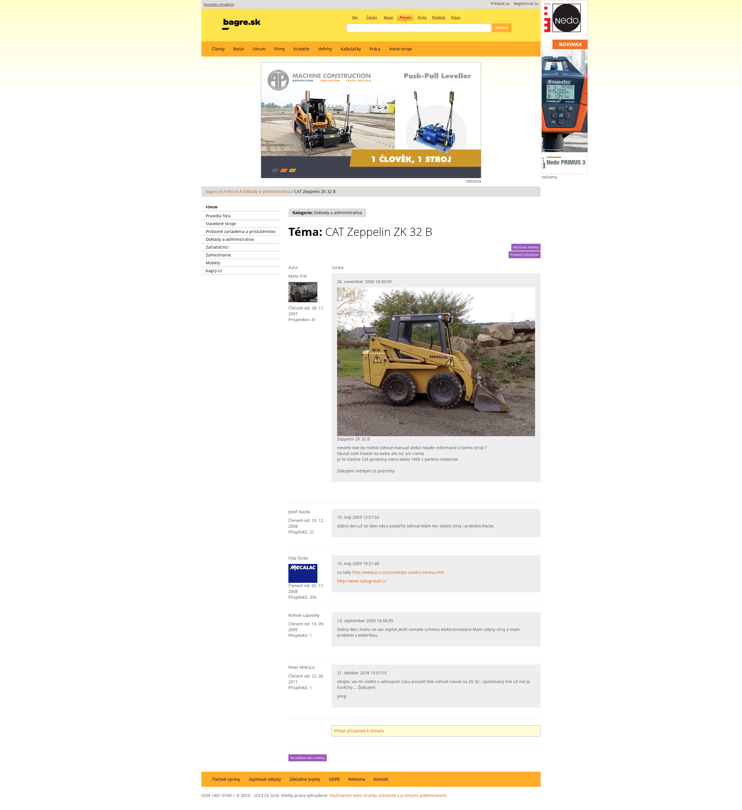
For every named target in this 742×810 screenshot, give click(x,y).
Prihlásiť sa (500, 3)
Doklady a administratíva (266, 191)
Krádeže (302, 49)
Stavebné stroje (221, 223)
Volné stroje (400, 49)
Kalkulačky (351, 49)
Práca (375, 49)
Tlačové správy (226, 779)
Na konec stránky (526, 247)
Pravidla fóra (218, 216)
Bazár (238, 49)
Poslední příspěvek (524, 255)
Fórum (259, 49)
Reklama (356, 779)
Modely (213, 262)
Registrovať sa (526, 3)
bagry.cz (214, 270)
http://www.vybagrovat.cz (361, 581)
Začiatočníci (217, 247)
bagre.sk (214, 191)
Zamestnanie (218, 255)
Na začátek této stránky (307, 758)
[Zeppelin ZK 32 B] (436, 361)
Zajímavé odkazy (265, 779)
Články (218, 49)
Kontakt (381, 779)
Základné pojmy (305, 779)
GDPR (334, 779)
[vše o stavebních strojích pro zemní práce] (241, 23)
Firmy (279, 49)
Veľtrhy (325, 49)
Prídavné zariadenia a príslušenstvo (240, 231)
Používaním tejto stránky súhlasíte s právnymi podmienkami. (389, 795)
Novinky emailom (219, 4)
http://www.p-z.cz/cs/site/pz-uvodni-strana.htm (398, 572)
